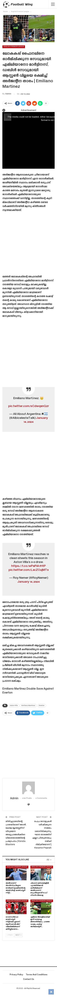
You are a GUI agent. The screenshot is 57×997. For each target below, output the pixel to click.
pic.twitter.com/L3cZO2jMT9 (28, 570)
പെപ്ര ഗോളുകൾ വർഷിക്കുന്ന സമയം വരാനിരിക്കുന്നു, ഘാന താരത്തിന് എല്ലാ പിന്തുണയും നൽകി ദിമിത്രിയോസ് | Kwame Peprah (41, 834)
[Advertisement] (28, 244)
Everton (41, 705)
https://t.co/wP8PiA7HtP (28, 566)
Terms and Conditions (36, 974)
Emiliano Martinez (28, 705)
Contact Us (28, 979)
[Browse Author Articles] (28, 788)
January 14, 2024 (28, 582)
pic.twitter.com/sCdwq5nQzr (28, 406)
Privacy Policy (16, 974)
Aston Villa (14, 705)
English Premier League (13, 46)
